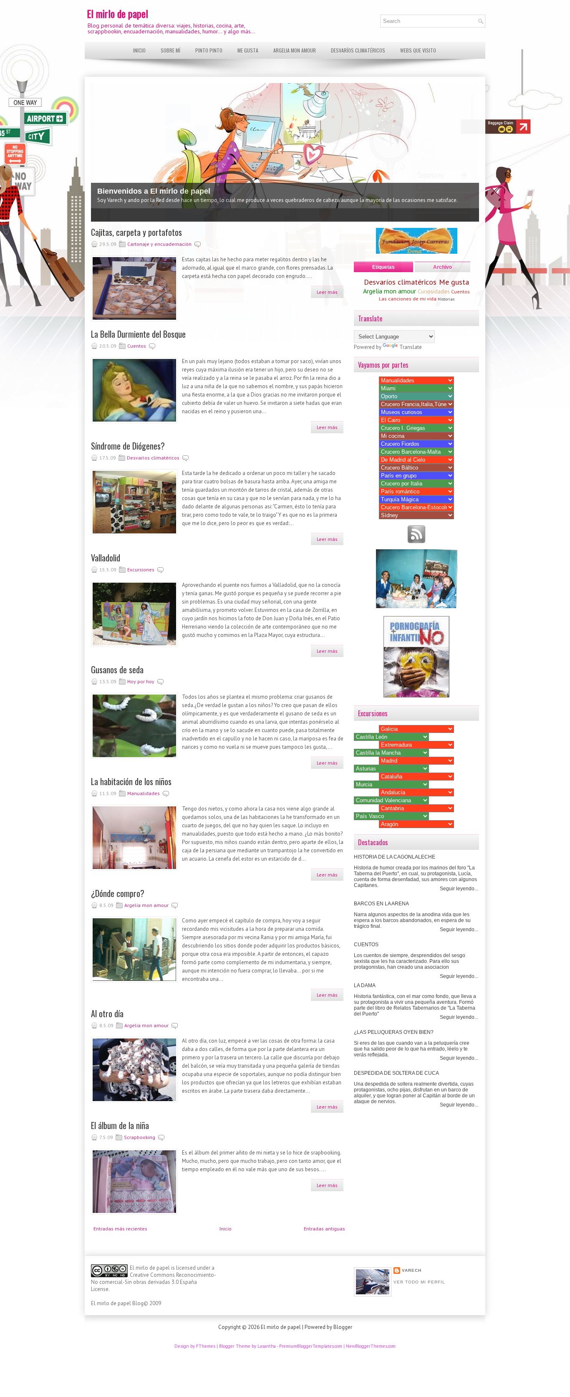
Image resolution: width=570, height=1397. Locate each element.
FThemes (205, 1346)
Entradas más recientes (120, 1228)
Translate (410, 347)
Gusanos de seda (117, 669)
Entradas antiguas (324, 1228)
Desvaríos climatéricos (358, 50)
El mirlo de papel (117, 13)
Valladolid (105, 557)
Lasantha (266, 1346)
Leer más (327, 292)
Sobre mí (170, 50)
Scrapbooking (139, 1137)
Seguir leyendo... (459, 889)
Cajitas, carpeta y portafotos (136, 232)
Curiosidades (434, 291)
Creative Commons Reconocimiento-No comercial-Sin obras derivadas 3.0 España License (153, 1282)
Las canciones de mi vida (407, 299)
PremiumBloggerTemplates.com (310, 1346)
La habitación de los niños (131, 781)
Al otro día (107, 1013)
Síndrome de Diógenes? (128, 446)
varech (411, 1270)
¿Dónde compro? (117, 893)
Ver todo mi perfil (419, 1282)
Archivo (442, 267)
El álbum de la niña (120, 1125)
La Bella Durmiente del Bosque (138, 334)
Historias (446, 299)
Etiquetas (383, 267)
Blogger (342, 1327)
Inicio (139, 50)
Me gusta (247, 50)
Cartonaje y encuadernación (159, 244)
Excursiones (140, 569)
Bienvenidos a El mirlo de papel (153, 191)
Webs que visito (418, 50)
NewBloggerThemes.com (371, 1346)
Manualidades (143, 793)
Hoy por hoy (140, 681)
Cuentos (136, 346)
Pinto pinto (208, 50)
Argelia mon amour (294, 50)
